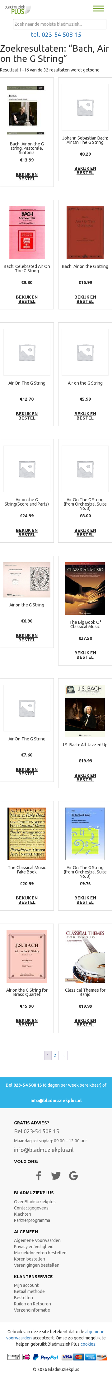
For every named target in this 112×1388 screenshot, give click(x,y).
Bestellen (23, 1297)
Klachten (22, 1214)
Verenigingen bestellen (36, 1265)
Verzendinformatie (32, 1310)
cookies (88, 1344)
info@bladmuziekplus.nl (56, 1100)
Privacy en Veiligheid (34, 1246)
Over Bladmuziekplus (35, 1201)
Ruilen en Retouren (32, 1303)
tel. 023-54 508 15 (56, 34)
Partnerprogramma (32, 1220)
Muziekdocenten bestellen (40, 1252)
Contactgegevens (31, 1207)
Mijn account (26, 1285)
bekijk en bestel (27, 176)
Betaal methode (29, 1291)
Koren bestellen (29, 1259)
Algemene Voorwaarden (37, 1240)
